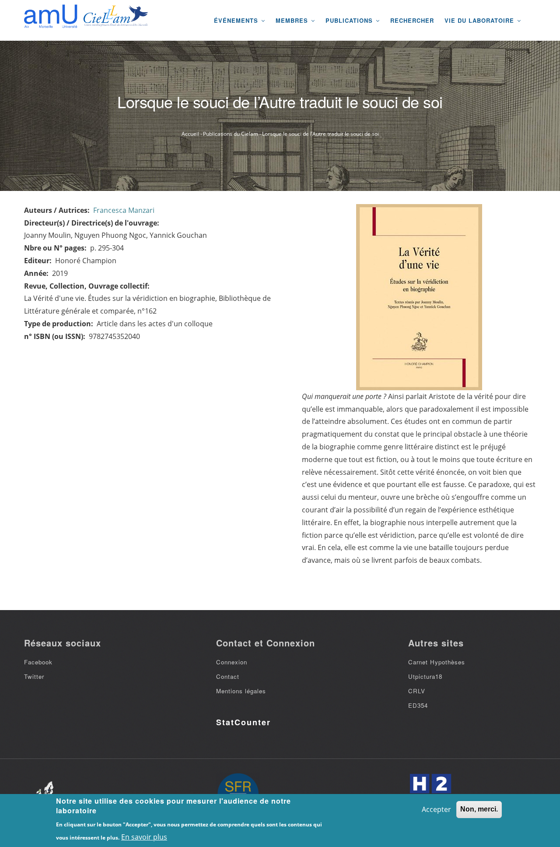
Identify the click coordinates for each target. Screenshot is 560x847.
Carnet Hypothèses (436, 662)
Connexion (231, 662)
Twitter (34, 676)
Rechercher (412, 20)
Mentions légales (241, 691)
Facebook (38, 662)
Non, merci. (479, 809)
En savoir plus (144, 836)
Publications (350, 20)
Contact (227, 676)
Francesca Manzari (123, 210)
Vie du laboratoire (480, 20)
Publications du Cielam (230, 134)
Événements (237, 20)
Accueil (190, 134)
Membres (293, 20)
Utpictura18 (425, 676)
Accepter (436, 809)
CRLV (416, 691)
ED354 (418, 705)
